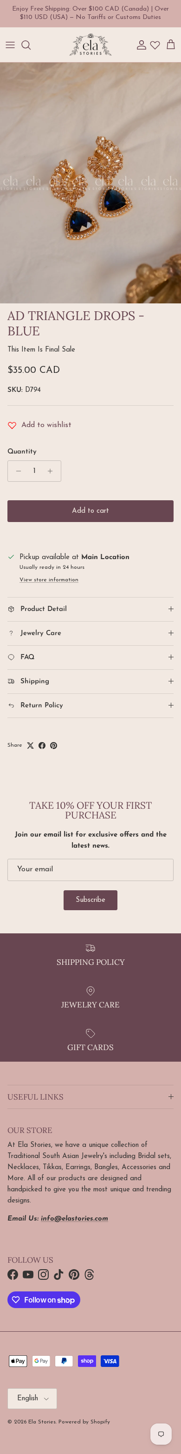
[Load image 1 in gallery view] (90, 183)
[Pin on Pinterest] (53, 745)
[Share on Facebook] (42, 745)
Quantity (22, 451)
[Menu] (10, 45)
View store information (48, 580)
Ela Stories (42, 1422)
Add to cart (90, 511)
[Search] (30, 45)
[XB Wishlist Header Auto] (155, 44)
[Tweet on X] (30, 745)
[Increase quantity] (53, 471)
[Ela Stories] (90, 45)
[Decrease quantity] (16, 471)
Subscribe (90, 900)
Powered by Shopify (84, 1422)
